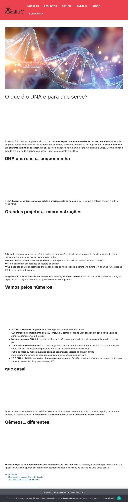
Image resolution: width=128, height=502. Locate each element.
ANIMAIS (82, 6)
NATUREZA (13, 474)
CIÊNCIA (67, 6)
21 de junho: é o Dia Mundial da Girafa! (24, 480)
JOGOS (96, 6)
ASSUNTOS (50, 6)
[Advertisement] (64, 118)
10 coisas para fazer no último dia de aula (25, 477)
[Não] (125, 498)
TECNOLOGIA (35, 13)
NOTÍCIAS (33, 6)
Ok (119, 498)
